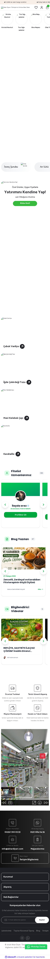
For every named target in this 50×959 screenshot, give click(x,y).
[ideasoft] (10, 957)
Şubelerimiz (6, 931)
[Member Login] (41, 7)
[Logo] (15, 7)
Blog (38, 931)
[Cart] (47, 7)
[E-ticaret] (25, 957)
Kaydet (42, 920)
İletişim (45, 931)
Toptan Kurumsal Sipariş (24, 931)
